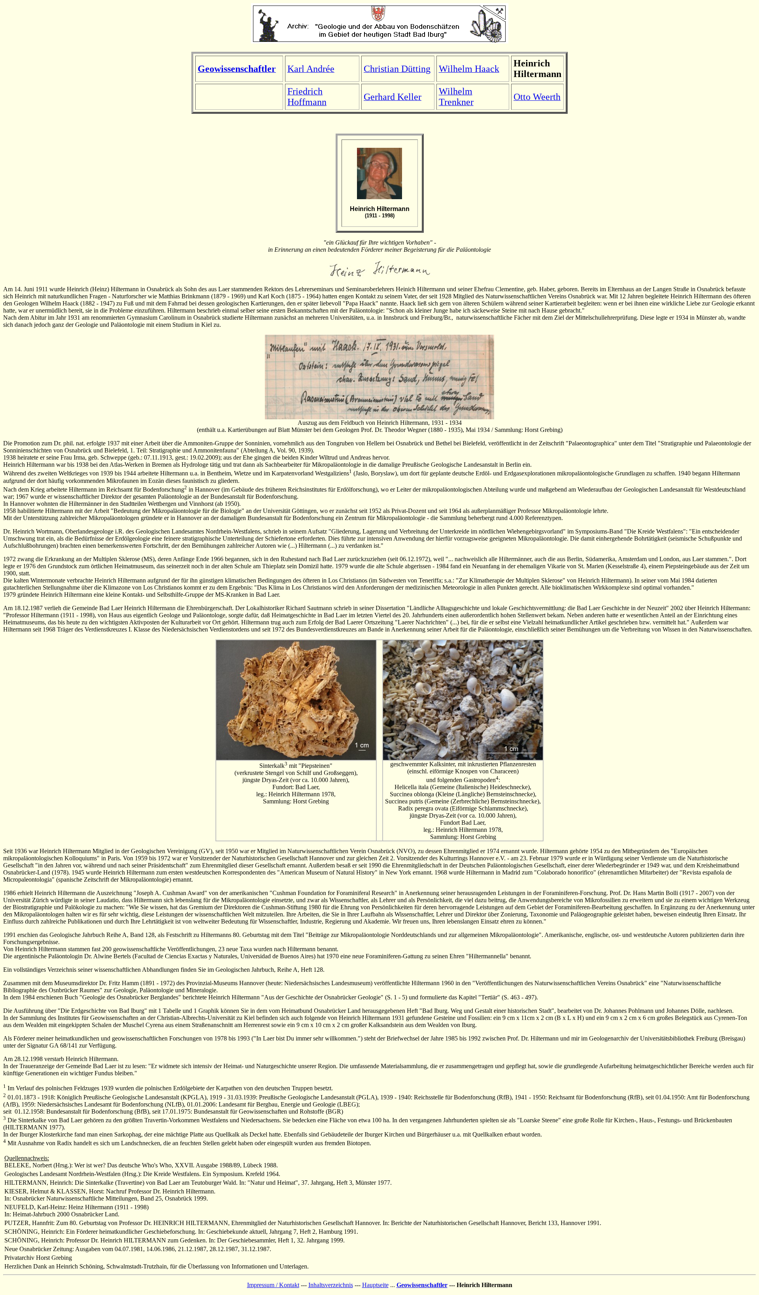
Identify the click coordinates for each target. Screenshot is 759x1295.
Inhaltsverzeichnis (330, 1285)
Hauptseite (375, 1285)
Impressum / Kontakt (273, 1285)
